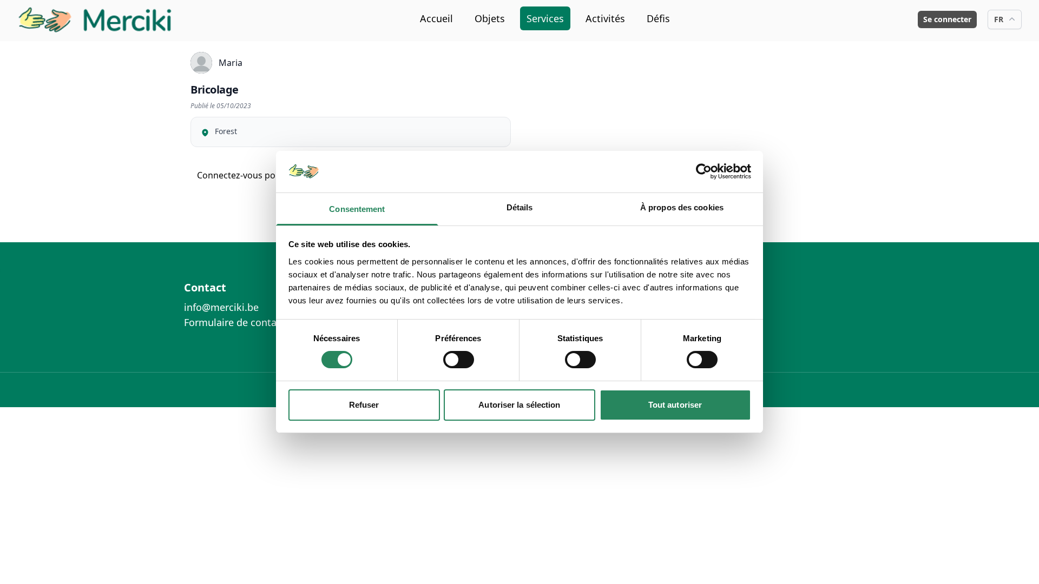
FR (998, 19)
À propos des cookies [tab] (682, 207)
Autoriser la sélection (519, 404)
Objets (490, 18)
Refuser (364, 404)
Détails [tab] (520, 207)
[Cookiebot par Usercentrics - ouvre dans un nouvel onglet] (703, 171)
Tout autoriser (675, 404)
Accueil (436, 18)
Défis (658, 18)
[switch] (458, 359)
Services (545, 18)
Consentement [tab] (357, 209)
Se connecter (947, 19)
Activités (605, 18)
